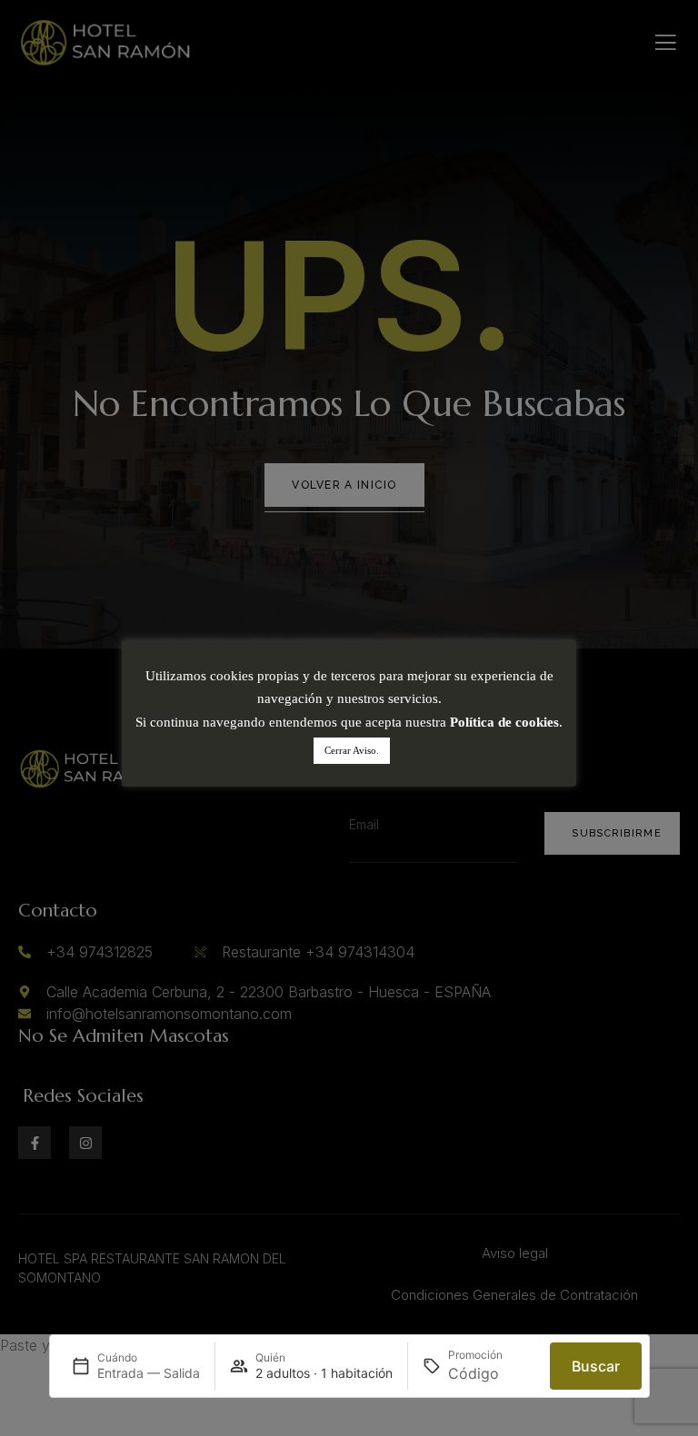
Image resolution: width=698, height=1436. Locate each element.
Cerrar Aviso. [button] (351, 750)
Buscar (596, 1366)
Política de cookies (504, 722)
